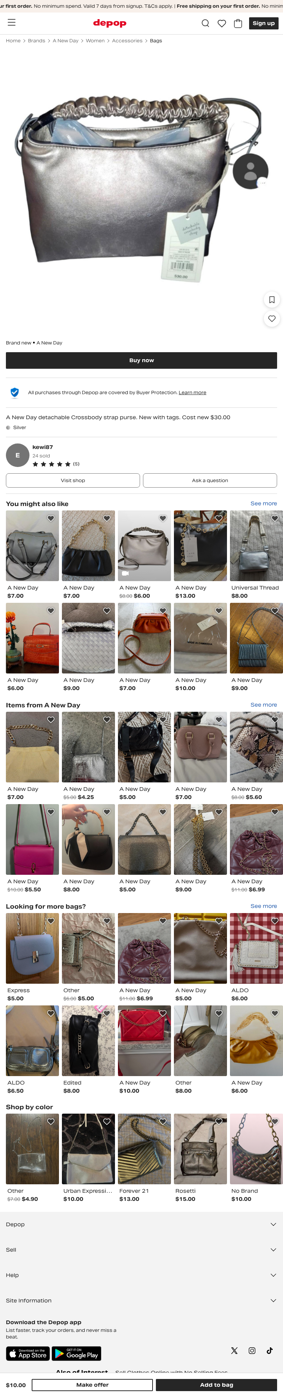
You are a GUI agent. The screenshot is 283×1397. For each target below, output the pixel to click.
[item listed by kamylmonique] (256, 1149)
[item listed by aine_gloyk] (88, 747)
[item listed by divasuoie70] (200, 638)
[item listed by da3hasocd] (144, 747)
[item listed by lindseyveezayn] (200, 1149)
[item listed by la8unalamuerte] (256, 1040)
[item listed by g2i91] (32, 948)
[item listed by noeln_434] (256, 747)
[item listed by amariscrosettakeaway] (32, 1040)
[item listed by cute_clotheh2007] (32, 1149)
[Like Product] (51, 518)
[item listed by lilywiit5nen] (32, 839)
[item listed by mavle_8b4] (200, 747)
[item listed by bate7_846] (200, 839)
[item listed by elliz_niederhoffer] (32, 747)
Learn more (192, 392)
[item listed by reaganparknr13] (88, 839)
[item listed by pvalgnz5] (88, 638)
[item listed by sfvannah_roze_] (144, 638)
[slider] (141, 188)
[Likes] (222, 23)
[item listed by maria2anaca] (200, 948)
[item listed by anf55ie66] (256, 839)
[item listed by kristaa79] (200, 545)
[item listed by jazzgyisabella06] (256, 948)
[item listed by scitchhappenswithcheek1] (144, 545)
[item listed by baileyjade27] (88, 1040)
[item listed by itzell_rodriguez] (88, 948)
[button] (154, 464)
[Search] (206, 23)
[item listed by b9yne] (200, 1040)
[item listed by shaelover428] (144, 1149)
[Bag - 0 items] (238, 23)
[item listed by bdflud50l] (144, 839)
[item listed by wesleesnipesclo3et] (88, 1149)
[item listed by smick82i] (144, 1040)
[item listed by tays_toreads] (32, 638)
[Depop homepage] (109, 23)
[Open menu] (11, 22)
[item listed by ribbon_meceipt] (256, 545)
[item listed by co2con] (256, 638)
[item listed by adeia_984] (32, 545)
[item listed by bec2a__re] (88, 545)
